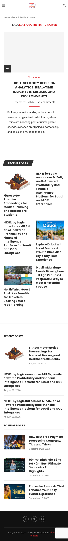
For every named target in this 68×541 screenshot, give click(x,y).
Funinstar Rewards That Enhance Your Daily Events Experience (46, 490)
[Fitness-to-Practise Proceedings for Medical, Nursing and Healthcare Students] (18, 181)
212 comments (46, 102)
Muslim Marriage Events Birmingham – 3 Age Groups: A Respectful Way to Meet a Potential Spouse (50, 277)
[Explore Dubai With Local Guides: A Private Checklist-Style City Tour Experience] (50, 230)
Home (7, 17)
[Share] (7, 68)
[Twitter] (34, 519)
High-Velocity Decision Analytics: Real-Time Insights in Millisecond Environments (34, 89)
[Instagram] (42, 519)
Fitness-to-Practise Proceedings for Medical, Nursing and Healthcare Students (16, 205)
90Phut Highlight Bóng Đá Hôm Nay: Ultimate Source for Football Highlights (45, 465)
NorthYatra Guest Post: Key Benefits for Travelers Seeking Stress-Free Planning (17, 297)
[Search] (64, 5)
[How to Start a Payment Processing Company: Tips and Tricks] (14, 442)
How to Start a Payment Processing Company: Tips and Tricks (46, 440)
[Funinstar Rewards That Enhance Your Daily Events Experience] (14, 491)
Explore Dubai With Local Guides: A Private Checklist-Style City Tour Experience (49, 252)
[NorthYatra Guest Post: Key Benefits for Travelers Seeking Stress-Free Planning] (18, 275)
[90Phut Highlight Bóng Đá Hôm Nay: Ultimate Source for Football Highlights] (14, 465)
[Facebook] (26, 519)
